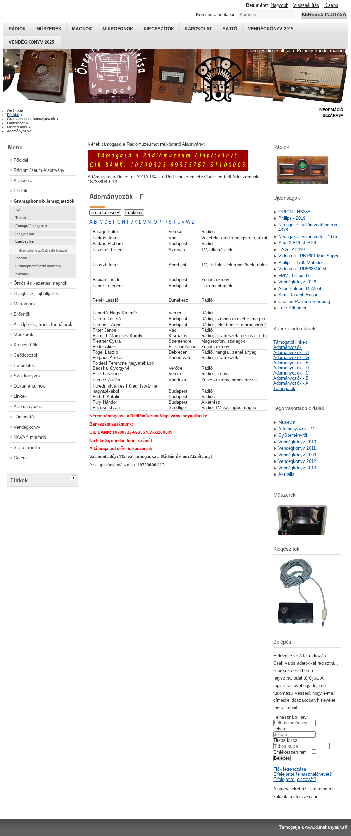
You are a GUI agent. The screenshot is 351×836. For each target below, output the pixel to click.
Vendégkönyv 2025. (32, 42)
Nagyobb (279, 5)
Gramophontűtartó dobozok (38, 266)
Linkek (20, 396)
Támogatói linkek (290, 342)
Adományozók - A (290, 383)
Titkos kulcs (285, 740)
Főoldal (21, 160)
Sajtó (229, 28)
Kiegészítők (159, 28)
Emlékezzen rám (290, 752)
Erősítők (22, 314)
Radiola (21, 258)
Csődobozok (26, 355)
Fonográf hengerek (31, 226)
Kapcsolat (198, 28)
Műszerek (48, 28)
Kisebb (331, 5)
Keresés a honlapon (215, 14)
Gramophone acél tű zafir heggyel (43, 250)
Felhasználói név (290, 717)
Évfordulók (24, 365)
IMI (18, 210)
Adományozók (28, 406)
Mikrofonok (117, 28)
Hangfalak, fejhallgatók (36, 293)
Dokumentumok (29, 386)
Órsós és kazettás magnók (41, 283)
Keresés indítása (324, 14)
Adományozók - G (291, 357)
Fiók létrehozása (289, 769)
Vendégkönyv (27, 427)
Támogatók (25, 416)
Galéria (21, 457)
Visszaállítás (306, 5)
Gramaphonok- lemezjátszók (44, 201)
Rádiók (17, 28)
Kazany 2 (23, 274)
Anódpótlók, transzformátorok (43, 324)
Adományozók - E (291, 362)
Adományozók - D (291, 367)
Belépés (282, 758)
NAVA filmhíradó (30, 437)
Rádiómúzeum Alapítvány (39, 170)
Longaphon (24, 233)
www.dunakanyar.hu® (326, 827)
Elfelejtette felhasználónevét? (302, 774)
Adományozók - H (291, 352)
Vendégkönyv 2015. (271, 28)
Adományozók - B (291, 378)
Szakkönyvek (27, 375)
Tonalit (20, 218)
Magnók (82, 28)
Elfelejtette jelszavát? (294, 779)
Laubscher (25, 241)
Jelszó (279, 728)
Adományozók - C (291, 373)
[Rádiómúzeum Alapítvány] (168, 169)
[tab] (74, 476)
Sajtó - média (27, 447)
